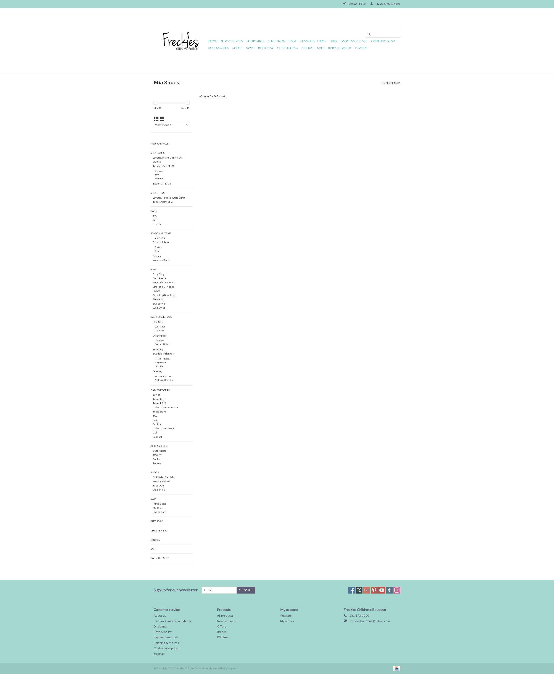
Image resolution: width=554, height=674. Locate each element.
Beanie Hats (159, 450)
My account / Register (387, 3)
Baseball (158, 436)
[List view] (162, 118)
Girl (155, 219)
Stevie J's (158, 299)
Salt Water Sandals (163, 477)
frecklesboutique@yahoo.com (369, 621)
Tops (157, 174)
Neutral (157, 224)
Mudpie (157, 507)
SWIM (250, 48)
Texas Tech (159, 399)
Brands (361, 48)
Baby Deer (159, 485)
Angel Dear (160, 362)
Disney (157, 256)
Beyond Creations (163, 282)
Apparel (159, 247)
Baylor (156, 394)
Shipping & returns (166, 643)
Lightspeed (230, 668)
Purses (157, 463)
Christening (287, 48)
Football (157, 424)
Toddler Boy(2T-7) (163, 201)
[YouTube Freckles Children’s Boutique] (381, 590)
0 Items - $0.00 (357, 3)
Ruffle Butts (159, 503)
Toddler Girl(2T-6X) (164, 166)
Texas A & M (159, 403)
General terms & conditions (172, 621)
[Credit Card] (395, 668)
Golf (155, 432)
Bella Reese (159, 278)
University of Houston (165, 407)
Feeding (157, 371)
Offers (221, 626)
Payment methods (166, 637)
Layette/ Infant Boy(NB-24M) (169, 197)
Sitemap (159, 653)
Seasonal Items (313, 41)
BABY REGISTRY (340, 48)
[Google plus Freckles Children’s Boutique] (366, 590)
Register (286, 615)
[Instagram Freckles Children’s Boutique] (396, 590)
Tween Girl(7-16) (162, 183)
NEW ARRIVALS (232, 41)
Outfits (157, 161)
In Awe (156, 290)
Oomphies (159, 489)
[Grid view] (156, 118)
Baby (293, 41)
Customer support (166, 648)
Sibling (308, 48)
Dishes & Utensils (164, 380)
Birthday (266, 48)
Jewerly (157, 454)
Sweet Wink (159, 303)
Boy (155, 215)
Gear (157, 251)
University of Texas (163, 428)
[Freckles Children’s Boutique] (180, 40)
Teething (158, 349)
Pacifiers (158, 321)
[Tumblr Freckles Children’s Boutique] (389, 590)
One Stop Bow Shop (164, 295)
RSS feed (223, 637)
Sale (320, 48)
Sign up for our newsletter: (176, 590)
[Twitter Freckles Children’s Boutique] (359, 590)
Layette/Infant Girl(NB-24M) (168, 157)
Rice (155, 420)
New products (226, 621)
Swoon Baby (160, 511)
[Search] (369, 34)
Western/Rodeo (162, 260)
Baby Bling (158, 274)
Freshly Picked (162, 344)
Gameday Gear (383, 41)
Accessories (218, 48)
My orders (287, 621)
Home (212, 41)
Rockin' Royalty (162, 358)
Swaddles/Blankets (164, 353)
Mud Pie (159, 366)
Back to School (161, 242)
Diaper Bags (160, 335)
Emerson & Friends (163, 286)
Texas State (159, 411)
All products (225, 615)
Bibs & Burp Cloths (163, 376)
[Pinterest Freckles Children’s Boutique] (374, 590)
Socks (156, 459)
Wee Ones (159, 307)
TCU (155, 415)
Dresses (159, 171)
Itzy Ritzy (159, 330)
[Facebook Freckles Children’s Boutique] (351, 590)
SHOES (237, 48)
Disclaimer (160, 626)
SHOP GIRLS (255, 41)
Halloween (159, 237)
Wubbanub (160, 326)
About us (160, 615)
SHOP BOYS (276, 41)
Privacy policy (163, 632)
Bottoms (159, 178)
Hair (333, 41)
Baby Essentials (354, 41)
